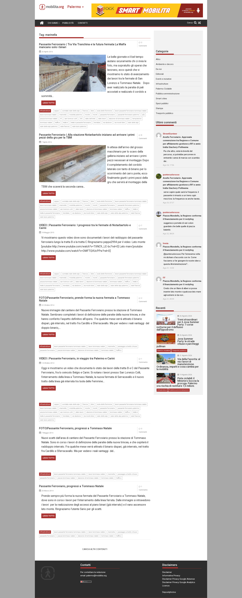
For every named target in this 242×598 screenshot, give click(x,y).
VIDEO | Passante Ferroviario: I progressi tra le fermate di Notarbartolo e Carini (85, 226)
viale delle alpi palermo (48, 126)
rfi (61, 119)
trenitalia (97, 122)
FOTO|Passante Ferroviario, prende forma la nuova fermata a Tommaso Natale (84, 299)
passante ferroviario (107, 115)
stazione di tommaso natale (119, 119)
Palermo (74, 7)
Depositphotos (169, 592)
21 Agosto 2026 (186, 355)
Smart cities (161, 98)
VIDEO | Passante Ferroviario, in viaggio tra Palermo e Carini (77, 358)
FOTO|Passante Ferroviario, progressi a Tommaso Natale (75, 428)
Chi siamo (53, 23)
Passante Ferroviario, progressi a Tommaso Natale (71, 486)
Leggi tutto (48, 103)
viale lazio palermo (79, 126)
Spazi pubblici (162, 103)
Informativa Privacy (171, 575)
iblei (92, 111)
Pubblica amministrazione (168, 93)
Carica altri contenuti (94, 549)
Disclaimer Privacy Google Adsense (178, 579)
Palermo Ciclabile (164, 88)
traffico (57, 122)
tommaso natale (46, 122)
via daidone (107, 122)
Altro (158, 59)
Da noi (159, 69)
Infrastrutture (45, 111)
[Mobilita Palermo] (42, 22)
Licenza (165, 585)
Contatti (83, 23)
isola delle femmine (104, 111)
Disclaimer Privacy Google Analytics (178, 582)
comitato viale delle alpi (71, 111)
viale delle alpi (133, 122)
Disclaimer (167, 572)
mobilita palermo (75, 115)
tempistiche (136, 119)
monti (95, 115)
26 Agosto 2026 (186, 316)
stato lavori (102, 119)
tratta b (65, 122)
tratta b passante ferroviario (81, 122)
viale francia (64, 126)
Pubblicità (68, 23)
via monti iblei (120, 122)
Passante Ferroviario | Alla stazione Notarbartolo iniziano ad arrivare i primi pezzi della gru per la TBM (87, 136)
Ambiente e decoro (165, 64)
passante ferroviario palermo (128, 115)
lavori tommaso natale (48, 115)
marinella (62, 115)
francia (85, 111)
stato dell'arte (90, 119)
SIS (81, 119)
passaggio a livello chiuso (127, 346)
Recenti (160, 308)
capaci (56, 111)
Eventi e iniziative (163, 79)
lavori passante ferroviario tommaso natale (130, 111)
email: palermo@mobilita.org (93, 575)
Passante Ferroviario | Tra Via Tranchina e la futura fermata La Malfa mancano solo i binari (82, 46)
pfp (143, 115)
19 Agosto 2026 (186, 375)
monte (87, 115)
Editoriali (160, 74)
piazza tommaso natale (48, 119)
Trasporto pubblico (164, 113)
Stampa (159, 108)
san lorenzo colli (71, 119)
